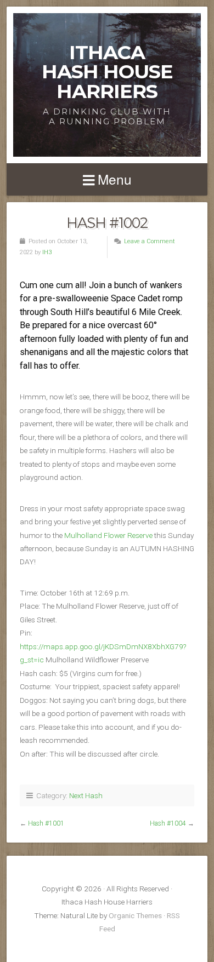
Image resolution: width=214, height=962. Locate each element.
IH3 (47, 252)
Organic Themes (135, 915)
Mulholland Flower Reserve (108, 535)
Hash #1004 (168, 823)
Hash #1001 (46, 823)
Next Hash (86, 795)
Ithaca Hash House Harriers (107, 72)
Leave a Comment (149, 241)
